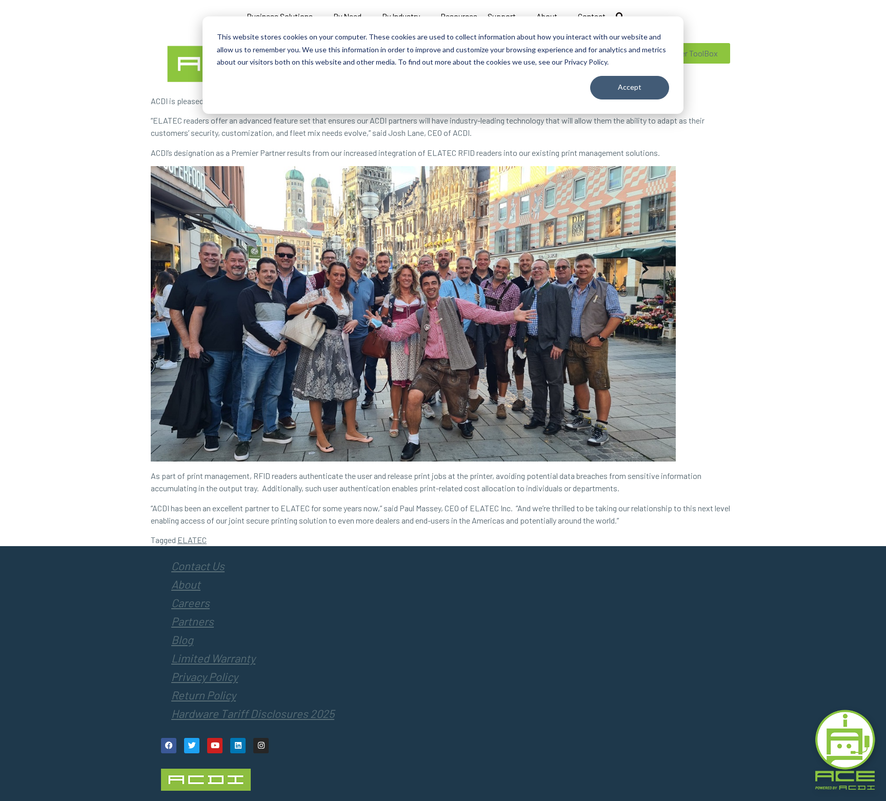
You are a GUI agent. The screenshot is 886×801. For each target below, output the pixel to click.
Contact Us (198, 565)
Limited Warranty (213, 658)
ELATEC (192, 540)
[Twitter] (191, 745)
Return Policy (203, 695)
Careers (190, 602)
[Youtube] (215, 745)
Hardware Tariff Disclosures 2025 (252, 713)
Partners (192, 621)
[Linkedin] (238, 745)
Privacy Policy (204, 676)
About (185, 584)
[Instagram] (261, 745)
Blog (182, 639)
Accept (629, 87)
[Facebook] (168, 745)
